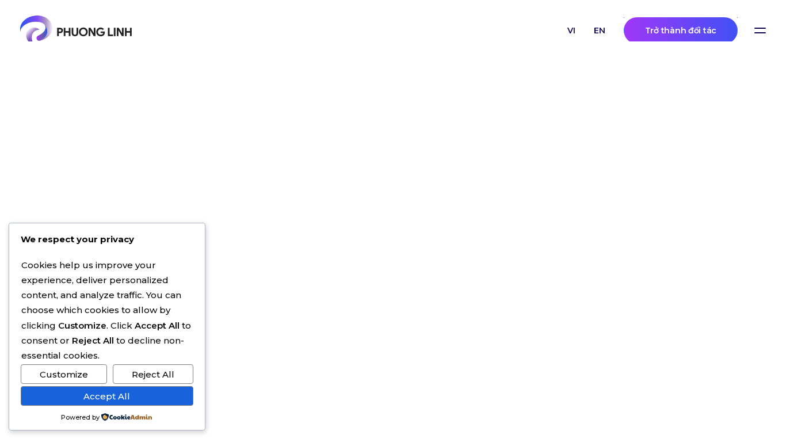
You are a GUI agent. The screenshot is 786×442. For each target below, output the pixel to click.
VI (571, 30)
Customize (64, 374)
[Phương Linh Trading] (76, 30)
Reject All (153, 374)
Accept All (106, 396)
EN (599, 30)
